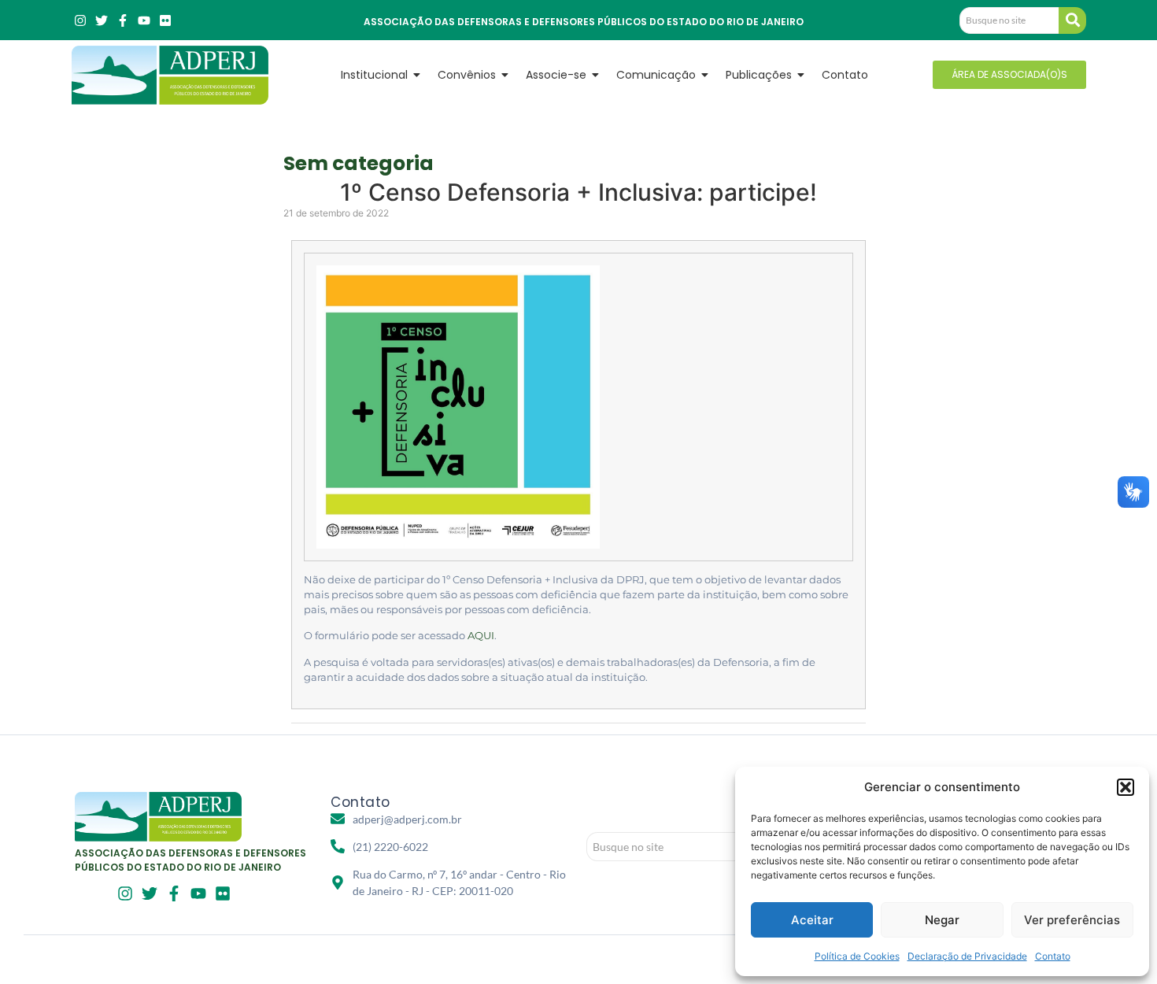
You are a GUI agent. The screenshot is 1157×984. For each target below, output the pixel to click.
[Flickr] (165, 20)
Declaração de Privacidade (967, 956)
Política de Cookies (857, 956)
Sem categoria (358, 163)
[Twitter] (101, 20)
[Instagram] (80, 20)
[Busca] (1072, 20)
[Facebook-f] (122, 20)
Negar (942, 919)
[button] (1125, 787)
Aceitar (812, 919)
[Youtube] (144, 20)
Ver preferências (1072, 919)
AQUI (481, 636)
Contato (1052, 956)
